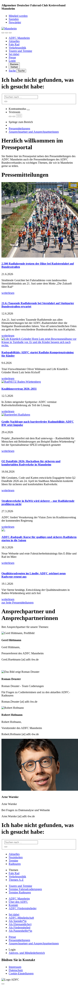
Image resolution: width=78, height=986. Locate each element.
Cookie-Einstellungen (21, 973)
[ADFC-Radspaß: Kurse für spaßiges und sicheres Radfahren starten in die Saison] (39, 530)
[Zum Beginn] (2, 983)
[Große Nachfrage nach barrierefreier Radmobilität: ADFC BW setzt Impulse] (39, 414)
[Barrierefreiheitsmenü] (2, 32)
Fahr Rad (14, 44)
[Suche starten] (5, 101)
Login (12, 60)
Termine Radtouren (20, 892)
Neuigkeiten (16, 857)
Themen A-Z (16, 879)
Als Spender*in (17, 921)
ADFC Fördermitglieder (22, 908)
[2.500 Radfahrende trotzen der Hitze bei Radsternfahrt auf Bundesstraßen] (39, 220)
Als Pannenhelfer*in (20, 930)
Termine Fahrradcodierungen (25, 889)
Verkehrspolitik (17, 47)
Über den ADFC (18, 901)
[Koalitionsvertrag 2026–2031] (39, 381)
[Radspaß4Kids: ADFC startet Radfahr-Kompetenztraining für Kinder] (39, 342)
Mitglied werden (18, 15)
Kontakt (13, 905)
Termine (13, 860)
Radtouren (15, 863)
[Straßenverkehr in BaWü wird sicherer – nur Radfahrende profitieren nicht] (39, 493)
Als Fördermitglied (19, 927)
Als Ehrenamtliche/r (20, 924)
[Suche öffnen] (6, 32)
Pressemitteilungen (19, 128)
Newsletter (15, 22)
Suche (13, 70)
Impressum (15, 966)
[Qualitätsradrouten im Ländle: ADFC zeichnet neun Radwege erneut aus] (39, 566)
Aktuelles (14, 41)
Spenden (14, 19)
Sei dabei (14, 54)
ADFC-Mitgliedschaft (21, 917)
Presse (12, 57)
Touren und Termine (20, 50)
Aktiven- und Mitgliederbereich (27, 952)
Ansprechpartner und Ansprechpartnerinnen (34, 131)
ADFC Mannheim (19, 37)
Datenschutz (16, 970)
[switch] (28, 109)
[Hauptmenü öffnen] (10, 32)
